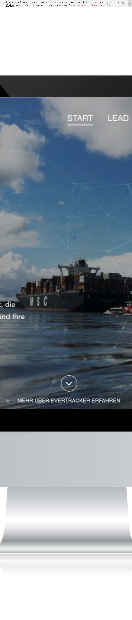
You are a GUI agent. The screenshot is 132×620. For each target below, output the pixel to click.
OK (108, 5)
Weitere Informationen (93, 5)
